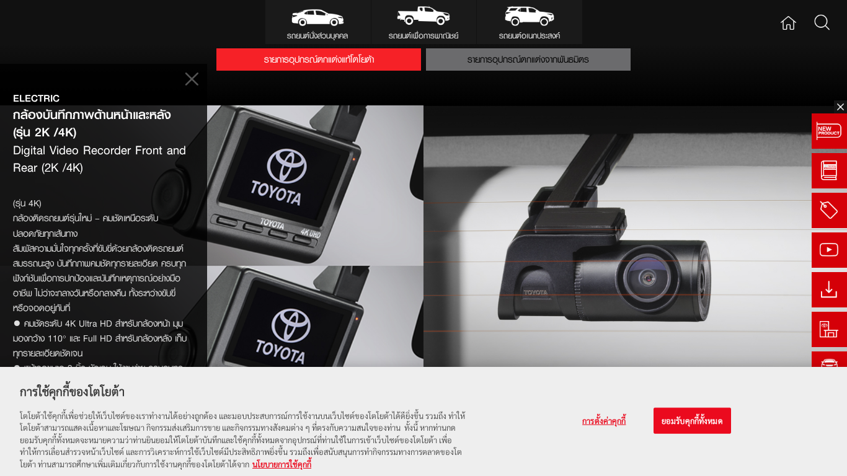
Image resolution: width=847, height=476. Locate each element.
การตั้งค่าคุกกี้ (604, 420)
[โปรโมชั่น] (829, 210)
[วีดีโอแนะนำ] (829, 250)
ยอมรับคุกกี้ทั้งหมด (692, 420)
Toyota (47, 22)
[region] (423, 421)
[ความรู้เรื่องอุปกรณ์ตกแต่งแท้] (829, 170)
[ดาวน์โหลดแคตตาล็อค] (829, 289)
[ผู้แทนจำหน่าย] (829, 329)
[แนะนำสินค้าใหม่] (829, 131)
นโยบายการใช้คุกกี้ (281, 463)
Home (788, 22)
